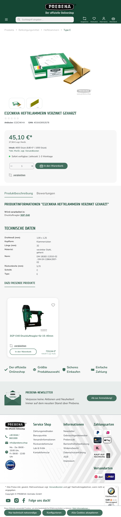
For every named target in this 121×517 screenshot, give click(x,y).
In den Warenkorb (53, 165)
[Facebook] (23, 500)
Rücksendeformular (43, 443)
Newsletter (69, 431)
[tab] (18, 193)
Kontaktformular (41, 452)
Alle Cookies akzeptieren (84, 512)
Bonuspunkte (40, 435)
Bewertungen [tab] (46, 193)
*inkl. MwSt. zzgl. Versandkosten (24, 150)
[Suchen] (19, 19)
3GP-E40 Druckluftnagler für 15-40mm (31, 336)
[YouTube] (8, 500)
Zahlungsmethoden (43, 431)
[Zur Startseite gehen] (60, 9)
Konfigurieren (54, 512)
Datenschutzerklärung (74, 452)
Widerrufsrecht (71, 448)
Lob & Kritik (39, 448)
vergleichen (19, 175)
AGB (65, 456)
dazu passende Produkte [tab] (19, 283)
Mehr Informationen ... (81, 508)
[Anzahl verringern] (11, 166)
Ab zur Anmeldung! (101, 398)
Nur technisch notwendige (23, 512)
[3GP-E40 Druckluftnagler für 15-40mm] (33, 317)
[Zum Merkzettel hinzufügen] (53, 305)
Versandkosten (56, 487)
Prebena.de (69, 439)
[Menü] (6, 19)
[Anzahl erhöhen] (32, 166)
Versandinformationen (44, 439)
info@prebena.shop (18, 442)
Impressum (69, 460)
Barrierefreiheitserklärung (76, 443)
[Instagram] (16, 500)
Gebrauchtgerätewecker (75, 435)
